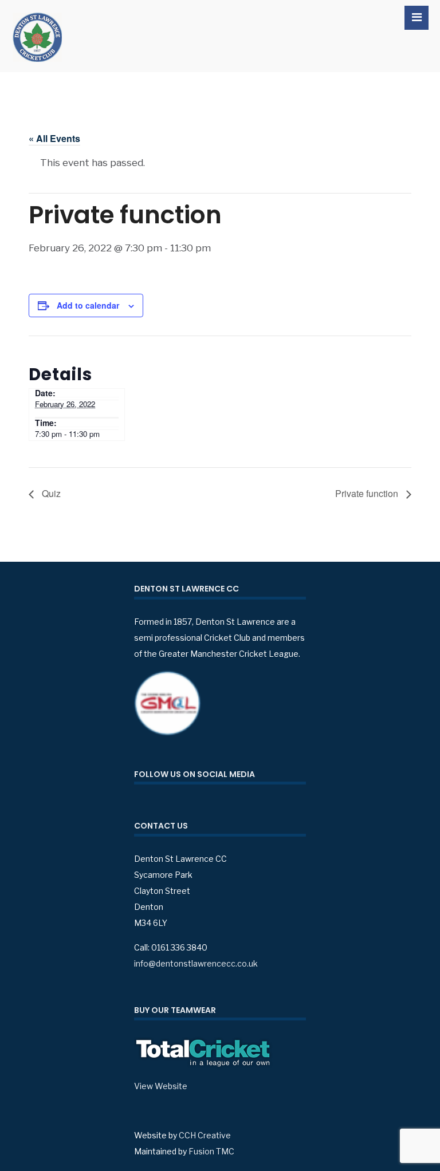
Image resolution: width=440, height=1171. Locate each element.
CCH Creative (205, 1135)
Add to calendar (88, 305)
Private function (367, 493)
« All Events (54, 138)
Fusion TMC (211, 1151)
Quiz (50, 493)
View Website (160, 1086)
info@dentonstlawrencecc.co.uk (196, 963)
